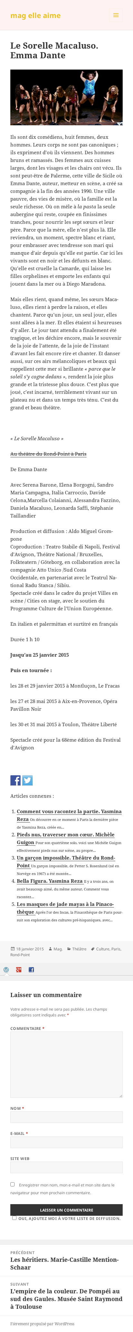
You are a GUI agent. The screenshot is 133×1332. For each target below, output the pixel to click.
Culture (102, 949)
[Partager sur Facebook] (15, 780)
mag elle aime (35, 15)
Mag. (58, 949)
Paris (115, 949)
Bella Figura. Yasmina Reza (50, 881)
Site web (20, 1158)
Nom (17, 1108)
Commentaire (27, 1028)
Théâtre (79, 949)
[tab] (7, 970)
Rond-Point (20, 954)
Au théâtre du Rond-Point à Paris (48, 454)
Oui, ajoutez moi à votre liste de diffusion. (69, 1218)
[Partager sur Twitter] (27, 780)
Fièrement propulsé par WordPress (42, 1324)
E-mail (19, 1133)
